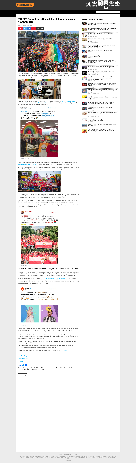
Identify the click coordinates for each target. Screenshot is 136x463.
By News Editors (95, 51)
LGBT (61, 367)
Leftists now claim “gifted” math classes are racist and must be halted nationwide (102, 125)
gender (52, 367)
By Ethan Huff (95, 25)
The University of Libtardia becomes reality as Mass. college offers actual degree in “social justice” (101, 72)
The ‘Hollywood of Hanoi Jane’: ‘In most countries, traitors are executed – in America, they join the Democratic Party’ (101, 103)
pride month (27, 369)
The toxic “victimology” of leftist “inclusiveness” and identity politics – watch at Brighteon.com (101, 46)
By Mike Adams (95, 64)
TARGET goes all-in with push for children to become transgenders (100, 108)
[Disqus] (48, 394)
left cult (57, 367)
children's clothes (45, 367)
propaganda (34, 369)
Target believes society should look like (55, 278)
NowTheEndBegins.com (24, 356)
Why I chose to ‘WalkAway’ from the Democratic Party (100, 50)
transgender (45, 369)
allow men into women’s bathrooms (27, 164)
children (38, 367)
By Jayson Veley (95, 74)
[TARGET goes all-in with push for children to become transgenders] (25, 6)
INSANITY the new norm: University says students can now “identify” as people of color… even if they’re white (101, 67)
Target (39, 369)
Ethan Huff (29, 25)
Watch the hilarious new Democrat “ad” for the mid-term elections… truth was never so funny (100, 34)
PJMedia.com (21, 361)
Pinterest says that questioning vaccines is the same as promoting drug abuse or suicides (100, 119)
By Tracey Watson (96, 116)
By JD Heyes (95, 31)
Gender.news (63, 350)
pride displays (69, 367)
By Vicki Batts (95, 42)
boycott (33, 367)
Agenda (29, 367)
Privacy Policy (68, 460)
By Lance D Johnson (96, 121)
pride (64, 367)
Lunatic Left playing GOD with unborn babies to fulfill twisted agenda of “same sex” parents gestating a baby (102, 29)
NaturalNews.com (23, 358)
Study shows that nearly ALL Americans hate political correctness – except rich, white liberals (103, 55)
